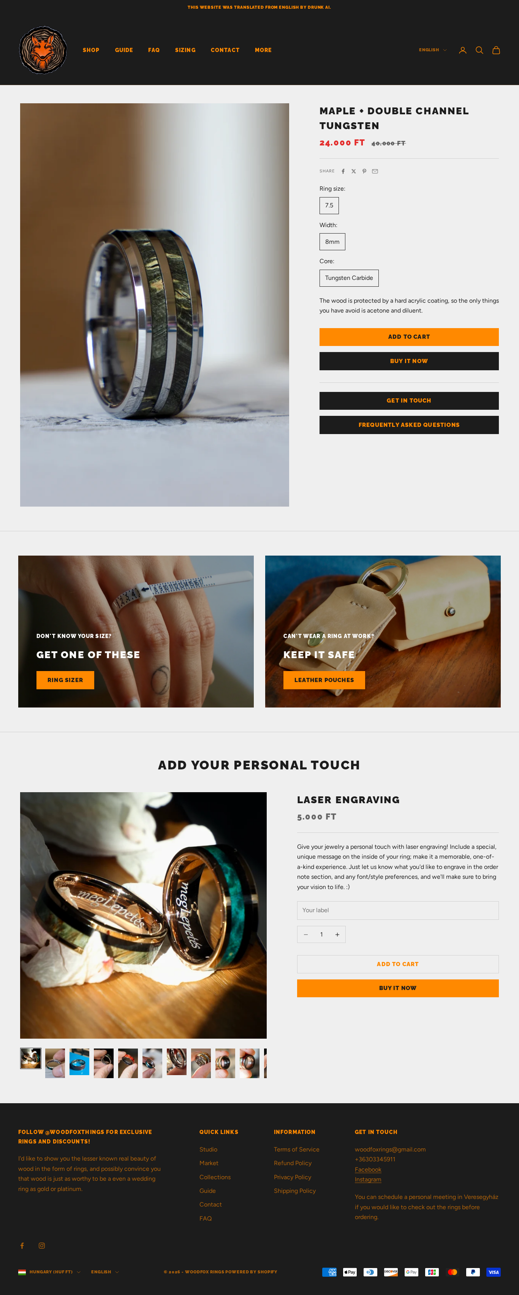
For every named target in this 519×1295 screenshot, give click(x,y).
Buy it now (409, 360)
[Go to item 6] (152, 1063)
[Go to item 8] (201, 1063)
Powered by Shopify (251, 1272)
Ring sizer (65, 680)
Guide (124, 50)
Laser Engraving (348, 799)
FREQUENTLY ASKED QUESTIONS (409, 425)
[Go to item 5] (128, 1063)
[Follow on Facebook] (22, 1245)
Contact (225, 50)
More (263, 50)
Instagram (368, 1179)
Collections (215, 1177)
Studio (208, 1149)
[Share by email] (375, 171)
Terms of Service (297, 1149)
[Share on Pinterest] (364, 171)
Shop (91, 50)
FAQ (154, 50)
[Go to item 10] (249, 1063)
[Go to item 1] (30, 1058)
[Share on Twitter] (354, 171)
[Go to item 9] (225, 1063)
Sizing (185, 50)
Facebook (368, 1169)
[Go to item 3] (79, 1062)
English (429, 49)
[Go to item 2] (55, 1063)
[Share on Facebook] (343, 171)
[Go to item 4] (103, 1063)
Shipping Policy (295, 1190)
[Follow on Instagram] (42, 1245)
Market (208, 1163)
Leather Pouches (324, 680)
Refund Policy (293, 1163)
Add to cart (409, 336)
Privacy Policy (292, 1177)
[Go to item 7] (176, 1062)
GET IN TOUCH (409, 400)
